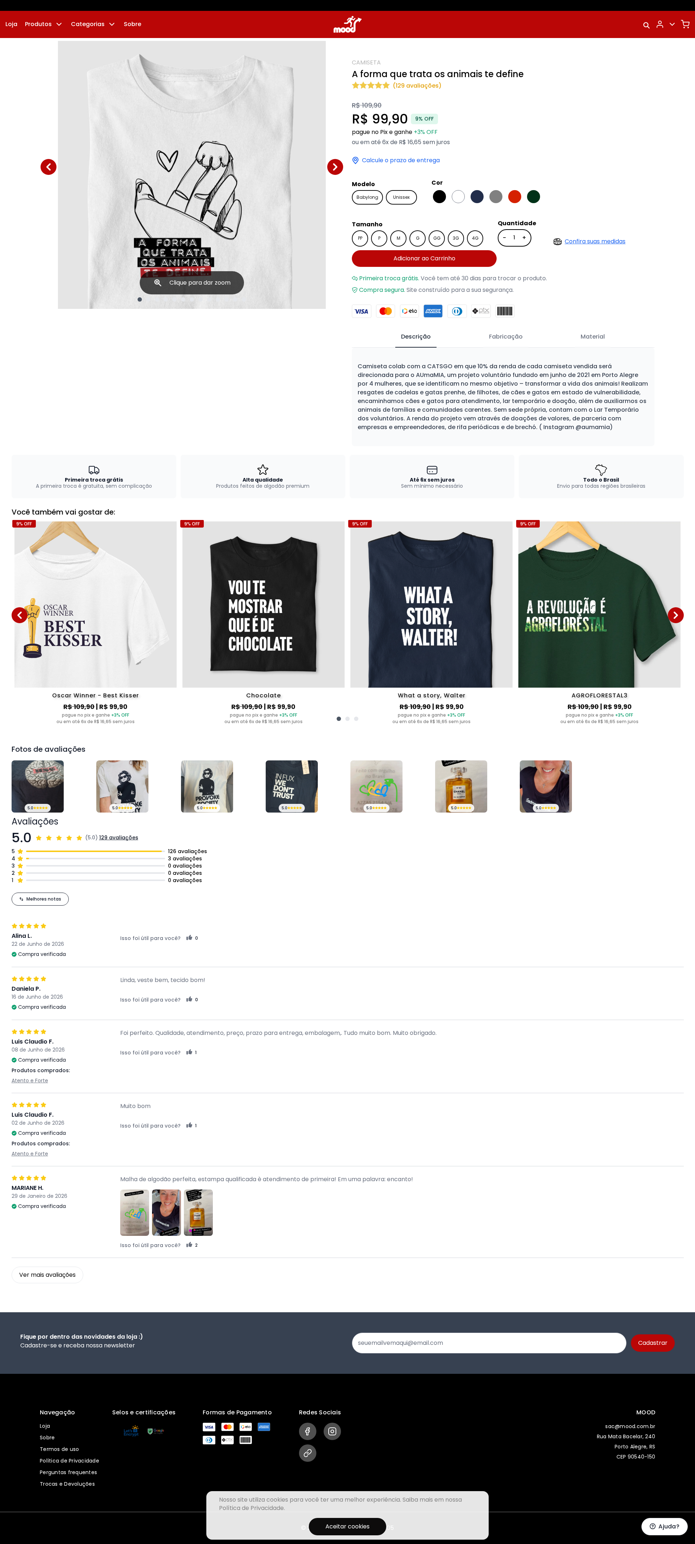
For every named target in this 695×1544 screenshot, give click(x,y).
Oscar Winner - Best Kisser (95, 695)
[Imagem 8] (200, 299)
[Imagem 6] (183, 299)
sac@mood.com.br (630, 1426)
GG (437, 238)
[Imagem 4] (166, 299)
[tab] (416, 337)
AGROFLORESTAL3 (600, 695)
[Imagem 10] (218, 299)
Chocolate (263, 695)
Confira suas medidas (595, 241)
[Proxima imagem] (335, 167)
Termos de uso (59, 1449)
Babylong (367, 197)
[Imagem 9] (209, 299)
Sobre (132, 24)
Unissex (401, 197)
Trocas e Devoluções (67, 1484)
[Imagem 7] (192, 299)
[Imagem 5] (174, 299)
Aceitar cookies (347, 1526)
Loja (11, 24)
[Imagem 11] (226, 299)
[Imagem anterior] (48, 167)
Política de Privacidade (69, 1460)
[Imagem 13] (244, 299)
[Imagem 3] (157, 299)
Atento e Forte (30, 1080)
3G (456, 238)
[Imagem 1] (140, 299)
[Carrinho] (685, 24)
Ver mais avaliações (47, 1275)
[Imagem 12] (235, 299)
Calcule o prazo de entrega (401, 160)
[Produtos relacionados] (339, 719)
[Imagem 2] (148, 299)
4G (475, 238)
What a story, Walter (432, 695)
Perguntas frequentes (68, 1472)
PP (360, 238)
